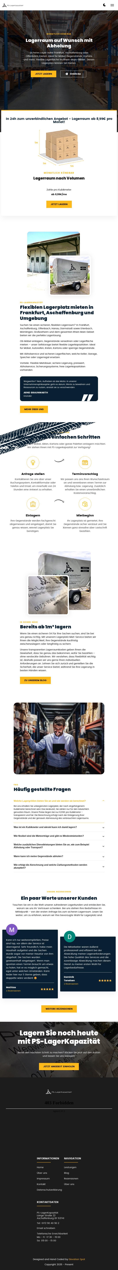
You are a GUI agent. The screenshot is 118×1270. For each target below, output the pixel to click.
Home (40, 1167)
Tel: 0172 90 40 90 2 (48, 1223)
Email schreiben (46, 1228)
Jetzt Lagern (43, 74)
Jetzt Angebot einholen (59, 1066)
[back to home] (12, 5)
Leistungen (70, 1167)
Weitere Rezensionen (59, 1009)
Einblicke (75, 74)
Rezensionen (71, 1178)
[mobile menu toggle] (112, 5)
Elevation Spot (77, 1259)
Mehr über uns (34, 409)
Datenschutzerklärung (49, 1190)
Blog (66, 1173)
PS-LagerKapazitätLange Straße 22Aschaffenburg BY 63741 (50, 1215)
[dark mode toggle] (104, 4)
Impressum (43, 1178)
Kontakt (41, 1184)
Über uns (42, 1173)
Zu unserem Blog (35, 680)
